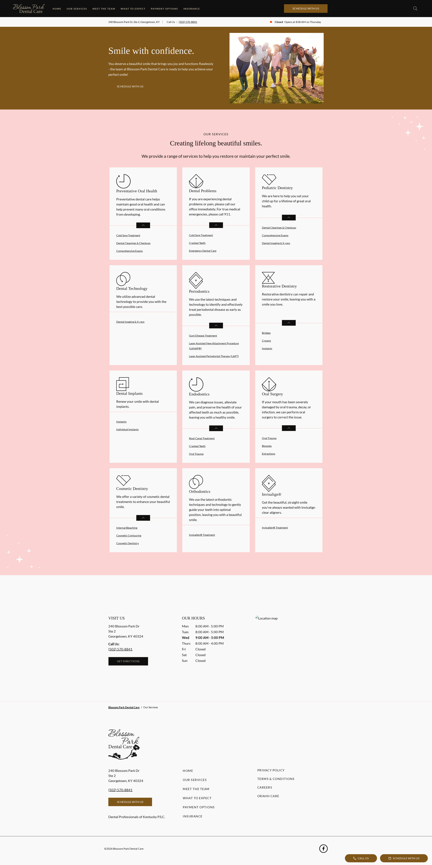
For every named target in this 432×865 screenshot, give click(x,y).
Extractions (268, 453)
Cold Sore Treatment (128, 235)
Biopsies (267, 445)
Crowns (266, 340)
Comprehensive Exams (129, 250)
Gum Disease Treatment (203, 335)
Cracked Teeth (197, 242)
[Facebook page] (323, 848)
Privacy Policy (271, 770)
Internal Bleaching (126, 527)
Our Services (77, 8)
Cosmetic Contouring (128, 535)
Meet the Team (103, 8)
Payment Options (164, 8)
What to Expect (133, 8)
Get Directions (128, 661)
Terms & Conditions (276, 779)
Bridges (266, 332)
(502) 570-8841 (188, 21)
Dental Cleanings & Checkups (133, 243)
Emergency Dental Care (202, 250)
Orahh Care (268, 796)
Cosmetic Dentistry (127, 543)
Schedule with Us (306, 8)
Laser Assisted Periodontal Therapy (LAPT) (214, 356)
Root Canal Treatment (202, 438)
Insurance (191, 8)
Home (57, 8)
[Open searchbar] (415, 8)
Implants (267, 348)
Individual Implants (127, 429)
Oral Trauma (196, 453)
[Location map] (289, 652)
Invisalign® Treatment (202, 534)
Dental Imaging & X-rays (276, 243)
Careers (264, 787)
